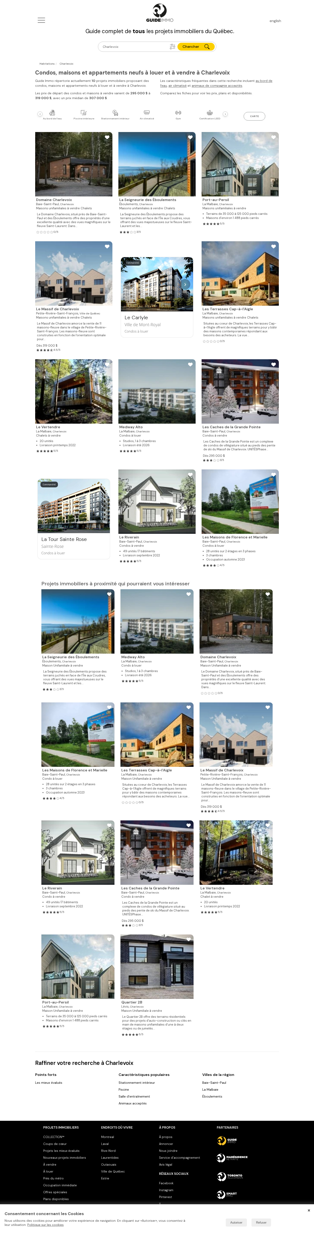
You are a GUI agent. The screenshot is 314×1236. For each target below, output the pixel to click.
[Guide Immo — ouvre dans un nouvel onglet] (244, 1140)
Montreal (107, 1137)
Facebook (166, 1183)
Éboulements (212, 1096)
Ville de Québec (113, 1171)
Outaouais (108, 1165)
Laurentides (110, 1158)
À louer (48, 1171)
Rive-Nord (108, 1151)
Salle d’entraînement (134, 1096)
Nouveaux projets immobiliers (64, 1158)
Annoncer (166, 1144)
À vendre (49, 1165)
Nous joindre (168, 1151)
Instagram (166, 1190)
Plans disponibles (56, 1199)
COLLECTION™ (53, 1137)
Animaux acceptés (133, 1103)
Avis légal (165, 1165)
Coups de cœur (55, 1144)
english (275, 20)
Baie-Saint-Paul (214, 1083)
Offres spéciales (55, 1192)
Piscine (124, 1089)
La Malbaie (210, 1089)
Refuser (261, 1222)
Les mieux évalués (48, 1083)
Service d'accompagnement (179, 1158)
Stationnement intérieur (137, 1083)
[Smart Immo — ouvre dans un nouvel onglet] (244, 1194)
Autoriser (236, 1222)
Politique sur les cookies (45, 1225)
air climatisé (177, 85)
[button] (173, 47)
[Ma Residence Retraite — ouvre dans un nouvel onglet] (244, 1158)
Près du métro (53, 1178)
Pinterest (165, 1197)
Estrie (105, 1178)
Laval (105, 1144)
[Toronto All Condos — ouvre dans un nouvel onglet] (244, 1176)
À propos (165, 1137)
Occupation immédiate (60, 1185)
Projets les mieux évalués (61, 1151)
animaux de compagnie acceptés (217, 85)
